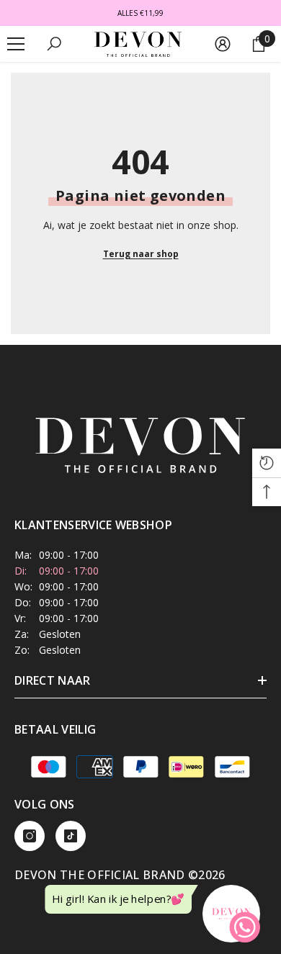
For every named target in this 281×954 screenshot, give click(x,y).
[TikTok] (70, 836)
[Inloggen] (222, 44)
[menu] (15, 44)
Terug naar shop (141, 254)
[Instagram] (29, 836)
